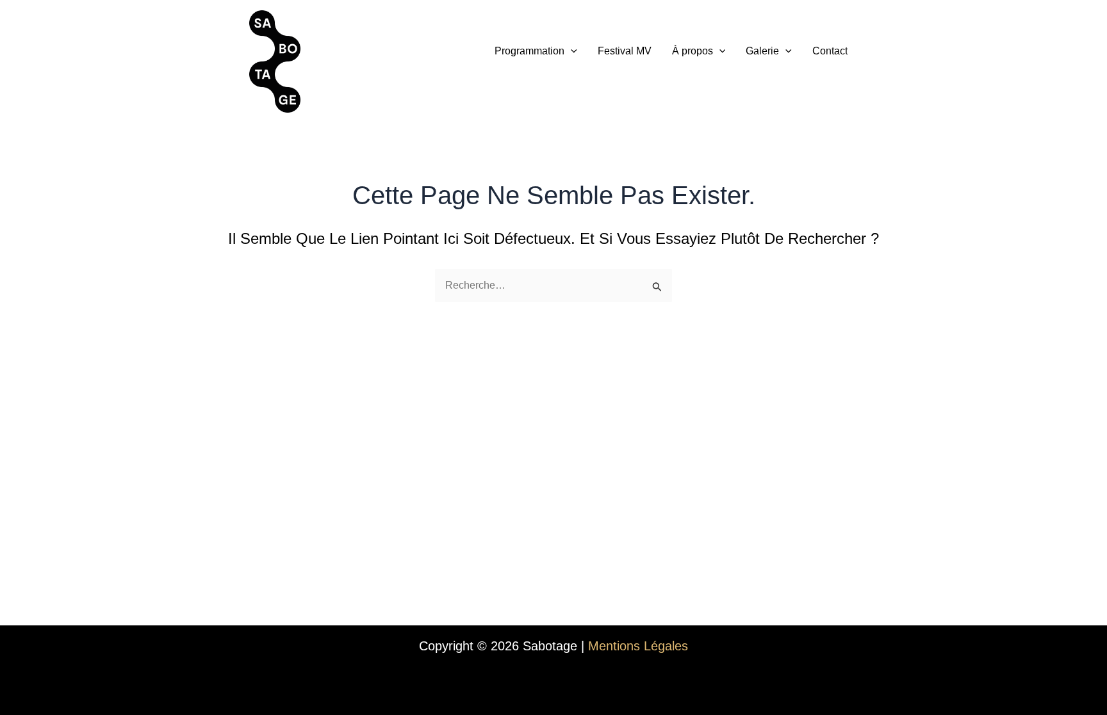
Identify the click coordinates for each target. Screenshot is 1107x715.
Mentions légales (638, 646)
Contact (830, 50)
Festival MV (625, 50)
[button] (570, 51)
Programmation (529, 50)
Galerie (762, 50)
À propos (692, 50)
